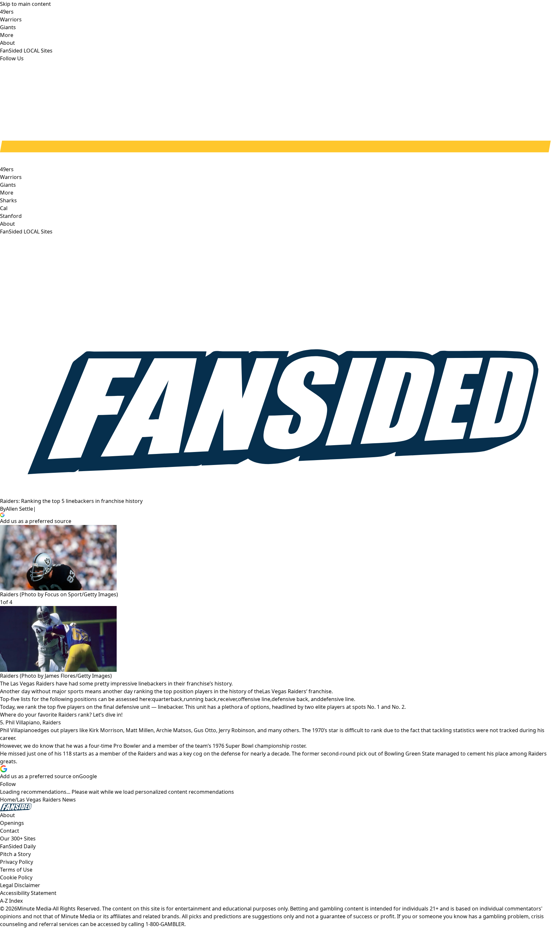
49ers (7, 169)
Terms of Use (16, 869)
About (7, 223)
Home (7, 799)
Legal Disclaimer (20, 885)
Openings (12, 823)
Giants (8, 184)
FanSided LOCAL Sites (26, 231)
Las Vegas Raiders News (46, 799)
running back (200, 699)
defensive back (290, 699)
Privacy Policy (16, 861)
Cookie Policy (16, 877)
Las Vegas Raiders (284, 691)
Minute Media (34, 908)
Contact (9, 830)
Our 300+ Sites (18, 838)
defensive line (337, 699)
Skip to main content (25, 3)
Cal (3, 208)
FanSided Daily (18, 846)
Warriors (11, 177)
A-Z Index (11, 900)
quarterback (167, 699)
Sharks (8, 200)
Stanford (11, 216)
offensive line (254, 699)
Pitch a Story (15, 854)
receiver (227, 699)
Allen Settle (19, 508)
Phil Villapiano (17, 730)
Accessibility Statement (28, 893)
